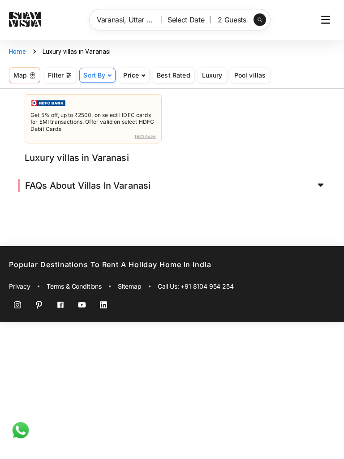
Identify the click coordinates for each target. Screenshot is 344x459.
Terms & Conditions (74, 286)
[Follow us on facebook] (60, 304)
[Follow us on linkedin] (103, 304)
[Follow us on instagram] (17, 304)
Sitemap (130, 286)
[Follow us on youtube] (81, 304)
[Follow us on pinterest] (38, 304)
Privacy (19, 286)
